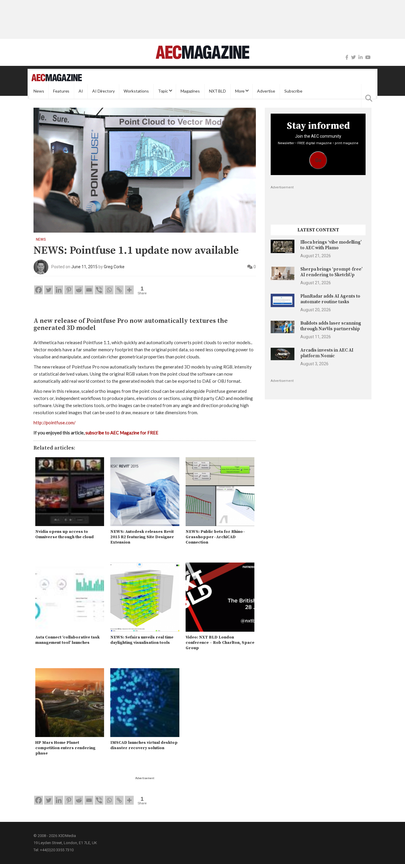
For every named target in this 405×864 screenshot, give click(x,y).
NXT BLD (217, 91)
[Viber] (99, 289)
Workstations (136, 91)
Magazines (190, 91)
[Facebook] (347, 57)
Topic (163, 91)
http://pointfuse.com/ (55, 422)
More (240, 91)
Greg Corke (114, 266)
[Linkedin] (58, 289)
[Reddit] (78, 289)
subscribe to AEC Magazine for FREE (121, 432)
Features (61, 91)
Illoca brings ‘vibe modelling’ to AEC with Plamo (331, 244)
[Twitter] (353, 57)
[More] (129, 289)
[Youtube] (367, 57)
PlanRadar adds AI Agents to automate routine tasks (330, 298)
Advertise (266, 91)
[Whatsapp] (109, 289)
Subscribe (293, 91)
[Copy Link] (119, 289)
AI (81, 91)
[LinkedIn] (360, 57)
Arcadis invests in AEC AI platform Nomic (326, 352)
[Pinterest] (68, 289)
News (39, 91)
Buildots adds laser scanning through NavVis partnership (330, 325)
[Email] (88, 289)
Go (318, 160)
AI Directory (103, 91)
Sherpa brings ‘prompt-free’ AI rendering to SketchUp (331, 271)
